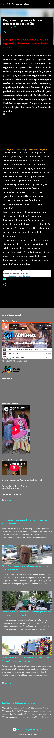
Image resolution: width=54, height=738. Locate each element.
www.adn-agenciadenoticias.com (16, 276)
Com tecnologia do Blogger (28, 729)
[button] (4, 32)
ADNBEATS (7, 361)
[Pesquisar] (50, 4)
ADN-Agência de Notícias (18, 4)
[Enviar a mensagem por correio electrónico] (4, 279)
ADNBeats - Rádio (21, 361)
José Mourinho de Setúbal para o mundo (18, 703)
